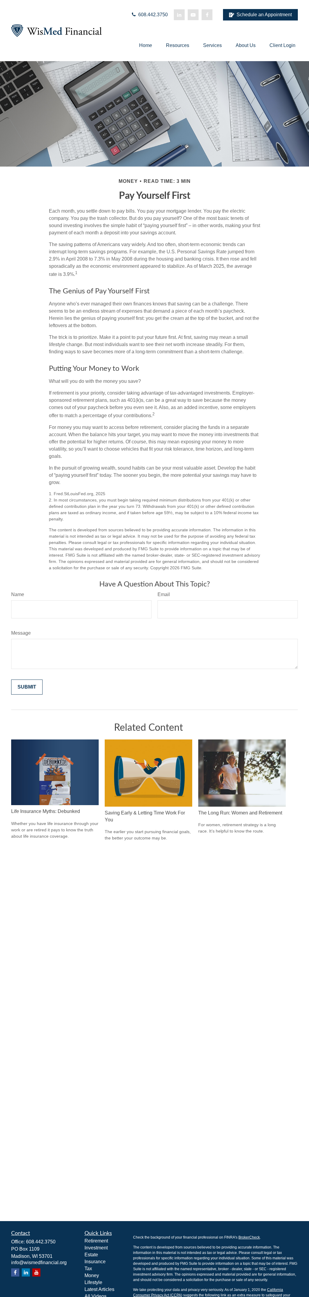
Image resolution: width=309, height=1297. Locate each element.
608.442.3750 (152, 14)
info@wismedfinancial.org (39, 1262)
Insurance (95, 1261)
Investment (96, 1247)
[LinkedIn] (179, 14)
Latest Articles (99, 1289)
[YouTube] (193, 14)
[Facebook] (207, 14)
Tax (88, 1268)
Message (21, 633)
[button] (145, 45)
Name (17, 594)
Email (164, 594)
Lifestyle (93, 1282)
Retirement (96, 1240)
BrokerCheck (249, 1237)
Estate (91, 1254)
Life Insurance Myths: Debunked (45, 811)
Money (91, 1275)
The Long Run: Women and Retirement (240, 812)
